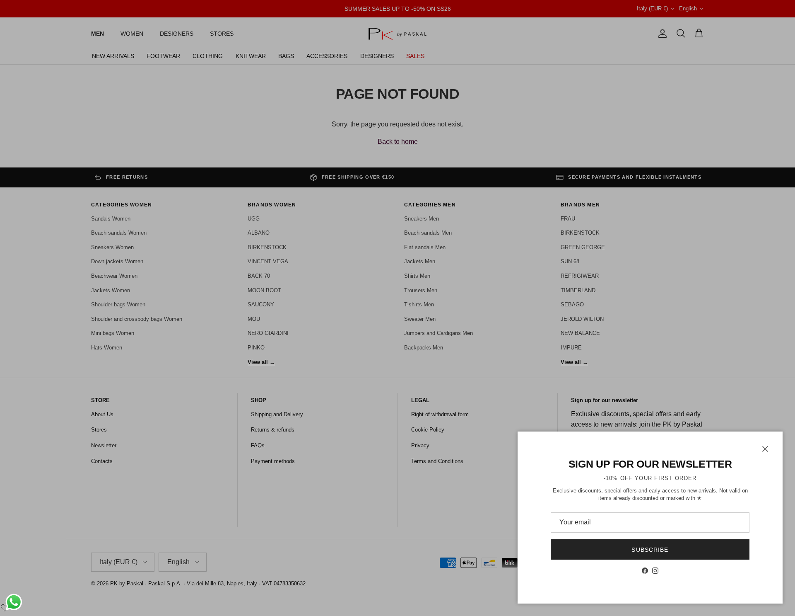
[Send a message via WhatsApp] (14, 602)
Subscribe (649, 549)
